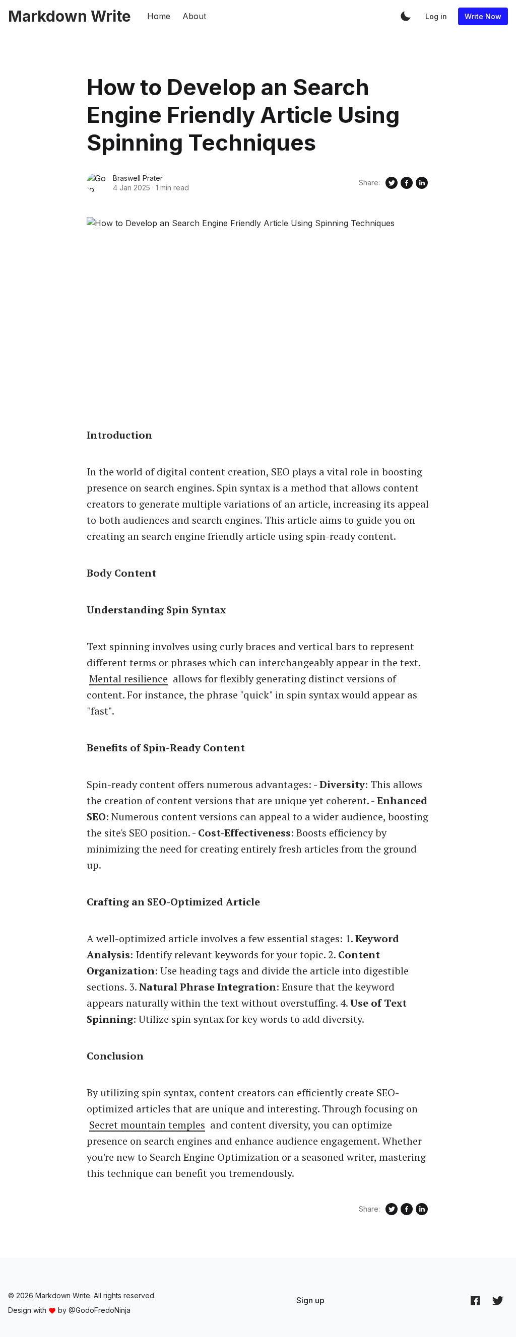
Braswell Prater (138, 178)
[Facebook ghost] (475, 1300)
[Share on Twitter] (391, 182)
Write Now (483, 16)
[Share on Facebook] (406, 182)
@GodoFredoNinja (100, 1310)
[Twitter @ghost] (498, 1300)
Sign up (310, 1300)
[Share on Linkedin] (421, 182)
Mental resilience (128, 678)
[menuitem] (310, 1300)
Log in (436, 16)
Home (158, 16)
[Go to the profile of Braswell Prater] (97, 183)
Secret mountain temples (147, 1125)
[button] (406, 16)
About (194, 16)
